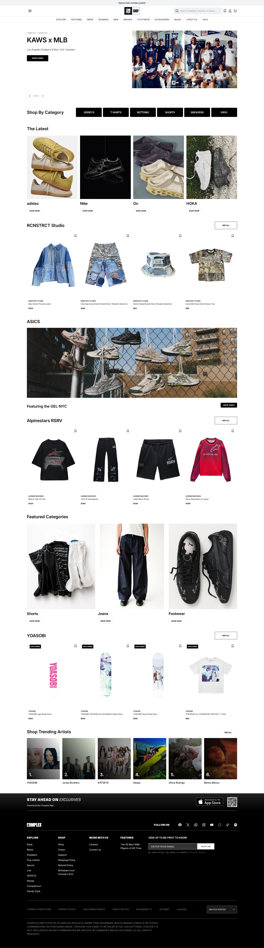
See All (228, 732)
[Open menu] (30, 11)
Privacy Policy (197, 852)
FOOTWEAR (143, 19)
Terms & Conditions (39, 909)
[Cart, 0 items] (235, 11)
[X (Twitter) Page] (187, 824)
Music (30, 849)
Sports (30, 865)
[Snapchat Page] (219, 824)
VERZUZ (31, 875)
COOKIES (181, 909)
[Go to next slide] (42, 96)
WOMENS (103, 19)
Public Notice (120, 909)
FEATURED (76, 19)
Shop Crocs (38, 58)
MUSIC (177, 19)
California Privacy (94, 909)
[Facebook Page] (180, 824)
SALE (205, 19)
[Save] (75, 235)
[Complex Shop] (132, 11)
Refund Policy (65, 865)
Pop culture (33, 859)
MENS (90, 19)
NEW (116, 19)
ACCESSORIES (162, 19)
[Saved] (225, 10)
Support (62, 854)
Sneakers (32, 854)
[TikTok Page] (227, 824)
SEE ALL (226, 225)
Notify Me (206, 846)
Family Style (33, 891)
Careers (93, 844)
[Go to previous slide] (29, 96)
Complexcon (34, 885)
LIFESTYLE (191, 19)
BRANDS (128, 19)
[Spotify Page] (235, 824)
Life (29, 870)
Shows (30, 880)
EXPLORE (61, 19)
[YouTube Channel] (211, 824)
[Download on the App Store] (209, 802)
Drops (61, 849)
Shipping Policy (66, 859)
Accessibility (144, 909)
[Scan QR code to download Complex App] (232, 802)
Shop (61, 844)
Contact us (95, 849)
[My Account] (230, 11)
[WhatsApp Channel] (195, 824)
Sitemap (164, 909)
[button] (132, 57)
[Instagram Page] (203, 824)
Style (30, 844)
